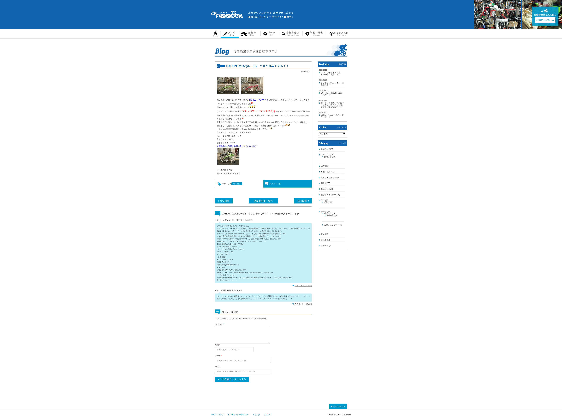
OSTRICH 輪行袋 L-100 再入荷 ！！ (332, 94)
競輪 (323, 234)
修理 (323, 166)
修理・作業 (325, 172)
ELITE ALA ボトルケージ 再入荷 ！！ (333, 116)
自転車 (324, 240)
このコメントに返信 (303, 285)
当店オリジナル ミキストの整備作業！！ (332, 84)
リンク (257, 415)
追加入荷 (324, 245)
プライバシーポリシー (239, 415)
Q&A (268, 415)
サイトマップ (218, 415)
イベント (324, 155)
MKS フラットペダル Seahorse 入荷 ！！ (330, 74)
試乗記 (327, 202)
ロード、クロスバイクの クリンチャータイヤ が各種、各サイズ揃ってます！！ (332, 105)
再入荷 (324, 183)
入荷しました (326, 177)
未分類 (324, 212)
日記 (323, 200)
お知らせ (324, 149)
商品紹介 (324, 189)
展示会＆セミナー (328, 195)
